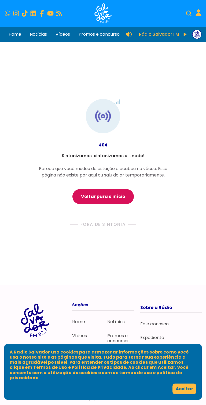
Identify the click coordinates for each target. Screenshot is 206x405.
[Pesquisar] (189, 13)
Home (15, 34)
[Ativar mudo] (129, 34)
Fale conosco (154, 323)
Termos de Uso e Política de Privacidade (79, 367)
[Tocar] (185, 34)
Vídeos (63, 34)
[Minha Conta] (198, 12)
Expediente (152, 337)
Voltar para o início (103, 196)
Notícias (38, 34)
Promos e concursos (100, 34)
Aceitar (184, 389)
